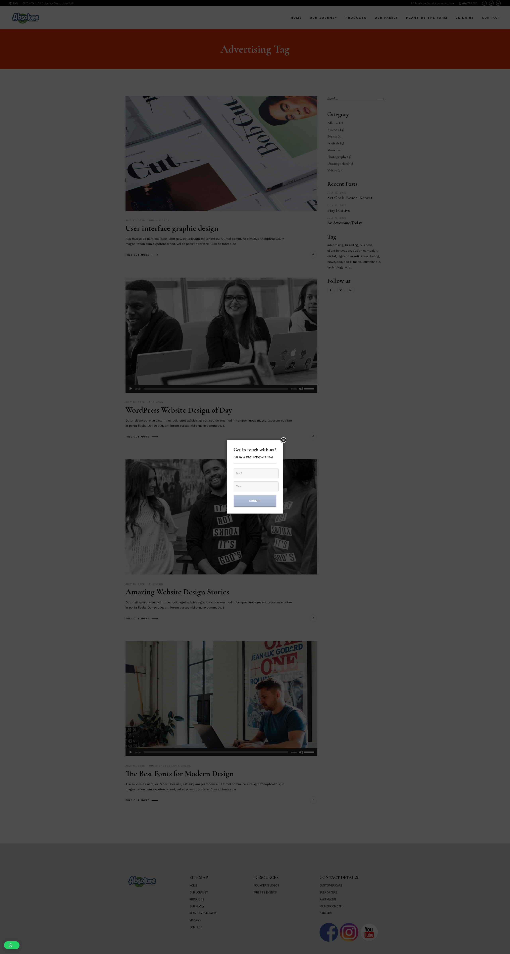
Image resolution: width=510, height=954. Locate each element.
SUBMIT (255, 500)
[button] (12, 945)
